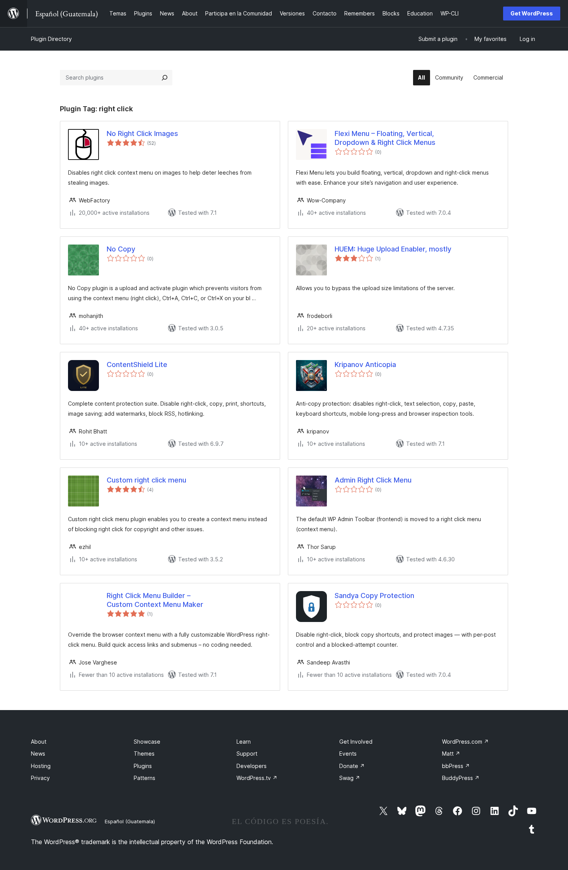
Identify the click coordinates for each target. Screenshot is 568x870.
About (38, 741)
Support (246, 753)
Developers (251, 766)
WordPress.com (465, 741)
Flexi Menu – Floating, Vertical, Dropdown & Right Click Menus (385, 137)
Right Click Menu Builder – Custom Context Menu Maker (155, 599)
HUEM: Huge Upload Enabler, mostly (393, 249)
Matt (451, 753)
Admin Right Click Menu (373, 480)
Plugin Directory (51, 39)
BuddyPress (461, 778)
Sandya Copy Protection (374, 595)
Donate (352, 766)
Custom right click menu (146, 480)
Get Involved (355, 741)
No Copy (121, 249)
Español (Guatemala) (130, 821)
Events (348, 753)
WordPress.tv (256, 778)
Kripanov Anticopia (365, 364)
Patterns (144, 778)
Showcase (147, 741)
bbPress (456, 766)
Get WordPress (531, 13)
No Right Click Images (142, 133)
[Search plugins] (164, 77)
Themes (144, 753)
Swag (349, 778)
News (38, 753)
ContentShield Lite (137, 364)
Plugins (143, 766)
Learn (243, 741)
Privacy (40, 778)
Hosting (41, 766)
